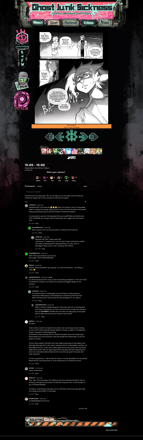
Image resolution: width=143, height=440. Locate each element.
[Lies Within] (44, 151)
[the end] (56, 151)
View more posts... (112, 430)
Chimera (70, 147)
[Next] (83, 135)
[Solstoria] (93, 151)
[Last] (94, 135)
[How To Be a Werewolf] (62, 151)
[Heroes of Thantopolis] (81, 151)
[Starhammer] (75, 151)
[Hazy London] (99, 151)
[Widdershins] (50, 151)
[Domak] (87, 151)
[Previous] (59, 135)
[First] (49, 135)
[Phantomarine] (68, 151)
